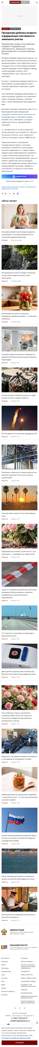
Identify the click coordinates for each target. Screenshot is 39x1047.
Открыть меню (2, 2)
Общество (5, 29)
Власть (3, 965)
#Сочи (22, 187)
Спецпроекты (25, 971)
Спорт (3, 975)
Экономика (5, 968)
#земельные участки (10, 189)
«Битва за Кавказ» (27, 961)
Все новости (5, 958)
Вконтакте (15, 1008)
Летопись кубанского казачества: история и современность (28, 966)
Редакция (24, 989)
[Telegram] (13, 193)
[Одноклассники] (9, 193)
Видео (3, 985)
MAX (31, 181)
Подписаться (21, 176)
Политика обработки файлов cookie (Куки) (28, 1002)
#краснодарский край (10, 187)
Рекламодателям (26, 993)
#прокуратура (30, 187)
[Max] (17, 193)
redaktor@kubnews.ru (20, 1021)
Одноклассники (19, 1008)
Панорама (24, 958)
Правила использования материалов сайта (29, 997)
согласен (20, 1043)
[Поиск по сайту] (36, 2)
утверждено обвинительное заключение (17, 114)
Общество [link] (5, 281)
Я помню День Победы (28, 981)
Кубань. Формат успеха (28, 978)
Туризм (3, 988)
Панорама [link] (5, 240)
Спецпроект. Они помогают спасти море (28, 985)
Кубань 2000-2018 (27, 975)
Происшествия (6, 971)
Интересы (4, 995)
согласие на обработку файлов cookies (16, 1038)
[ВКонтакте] (5, 193)
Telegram (24, 1008)
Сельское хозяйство (7, 991)
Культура (4, 978)
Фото (3, 981)
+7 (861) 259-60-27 (19, 1018)
